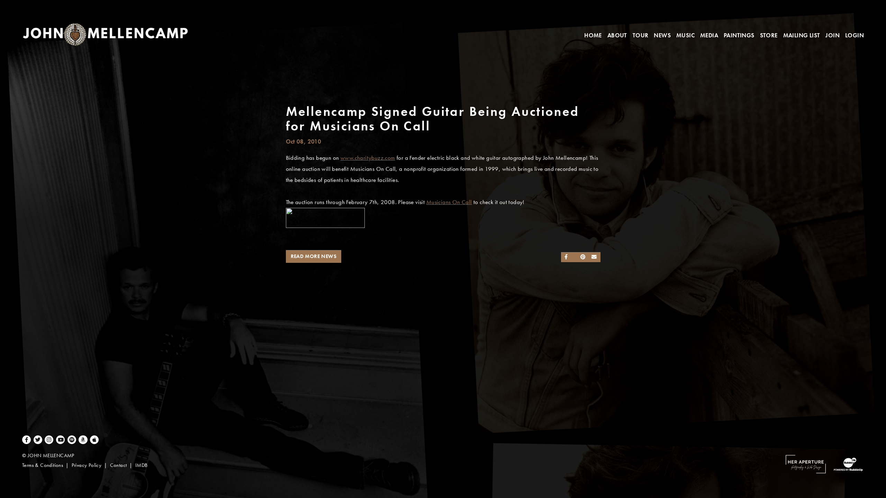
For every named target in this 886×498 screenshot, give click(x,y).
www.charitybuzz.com (368, 158)
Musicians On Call (449, 202)
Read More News (314, 256)
